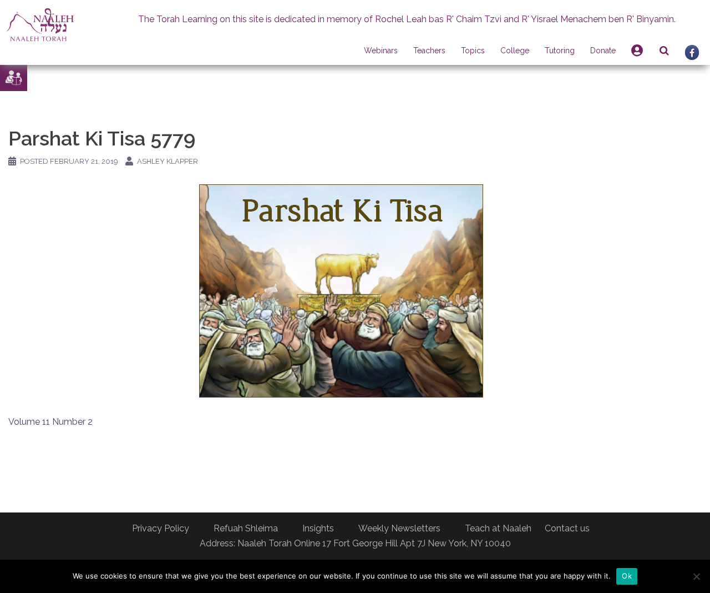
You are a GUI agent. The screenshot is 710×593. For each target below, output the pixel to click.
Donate (603, 50)
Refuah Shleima (246, 528)
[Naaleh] (40, 24)
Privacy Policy (160, 528)
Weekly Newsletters (399, 528)
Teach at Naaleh (498, 528)
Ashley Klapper (167, 161)
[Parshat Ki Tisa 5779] (341, 290)
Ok (627, 575)
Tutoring (560, 50)
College (514, 50)
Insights (318, 528)
